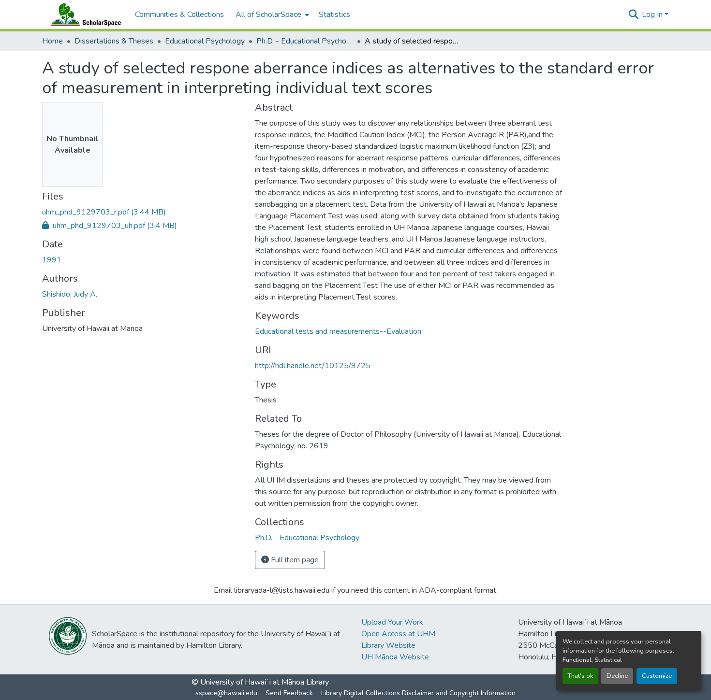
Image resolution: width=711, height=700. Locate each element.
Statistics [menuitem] (334, 14)
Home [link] (52, 41)
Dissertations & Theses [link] (113, 41)
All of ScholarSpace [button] (268, 14)
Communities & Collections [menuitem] (179, 14)
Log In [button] (653, 14)
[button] (83, 14)
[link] (142, 212)
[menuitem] (271, 14)
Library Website (388, 645)
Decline (617, 675)
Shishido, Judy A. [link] (69, 294)
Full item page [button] (294, 560)
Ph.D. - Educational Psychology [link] (304, 41)
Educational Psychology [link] (205, 41)
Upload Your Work (392, 622)
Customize (657, 675)
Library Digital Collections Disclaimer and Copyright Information (418, 693)
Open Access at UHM (398, 634)
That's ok (580, 675)
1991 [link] (51, 260)
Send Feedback (289, 693)
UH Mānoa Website (395, 657)
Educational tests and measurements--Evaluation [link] (338, 331)
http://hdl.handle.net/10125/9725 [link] (312, 365)
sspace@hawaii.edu (226, 693)
